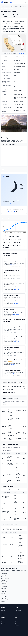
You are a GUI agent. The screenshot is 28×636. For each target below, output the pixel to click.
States (2, 612)
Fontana (3, 601)
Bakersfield (4, 586)
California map (21, 53)
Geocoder (3, 621)
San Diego (3, 575)
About (16, 620)
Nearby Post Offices (8, 486)
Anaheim (3, 588)
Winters (4, 551)
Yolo (9, 23)
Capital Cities (4, 614)
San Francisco (5, 578)
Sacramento (4, 581)
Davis (3, 537)
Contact (17, 625)
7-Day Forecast (6, 203)
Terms (16, 621)
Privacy (16, 623)
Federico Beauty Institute (10, 427)
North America (8, 6)
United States (15, 6)
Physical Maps (18, 610)
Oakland (3, 585)
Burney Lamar (9, 389)
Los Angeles (4, 573)
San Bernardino (5, 599)
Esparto (4, 562)
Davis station (10, 469)
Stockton (3, 593)
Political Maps (18, 612)
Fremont (3, 598)
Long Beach (4, 583)
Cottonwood (5, 556)
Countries (3, 610)
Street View (3, 623)
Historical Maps (18, 614)
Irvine (2, 595)
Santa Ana (4, 590)
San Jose (3, 577)
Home (2, 6)
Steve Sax (13, 388)
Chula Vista (4, 596)
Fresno (3, 580)
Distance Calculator (5, 620)
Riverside (3, 591)
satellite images (17, 170)
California (21, 6)
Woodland (4, 544)
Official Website (11, 211)
